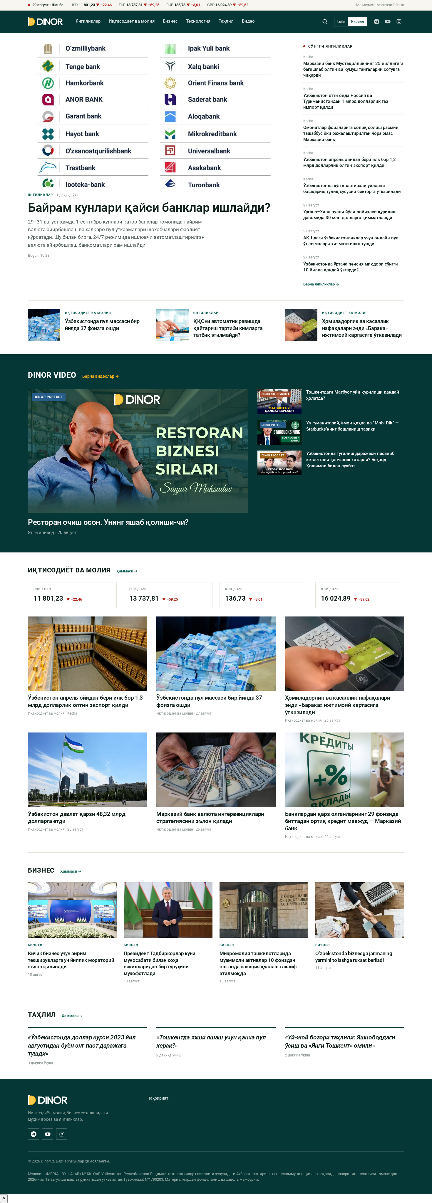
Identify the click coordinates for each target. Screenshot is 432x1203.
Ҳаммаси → (127, 571)
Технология (198, 21)
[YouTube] (387, 21)
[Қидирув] (325, 21)
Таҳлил (226, 21)
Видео (248, 21)
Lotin (341, 22)
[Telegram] (376, 21)
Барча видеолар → (100, 376)
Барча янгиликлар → (321, 284)
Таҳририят (158, 1098)
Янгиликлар (88, 21)
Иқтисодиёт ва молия (132, 21)
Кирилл (357, 22)
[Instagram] (399, 21)
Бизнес (170, 21)
